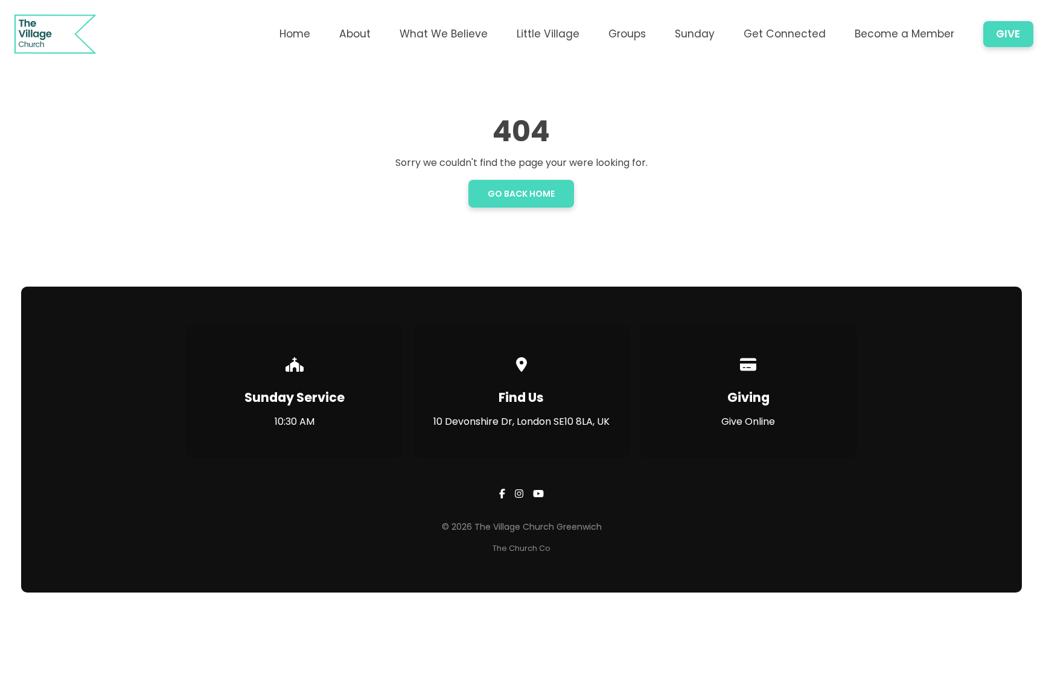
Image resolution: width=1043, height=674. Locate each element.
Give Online (748, 421)
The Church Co (521, 548)
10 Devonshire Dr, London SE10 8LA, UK (521, 421)
